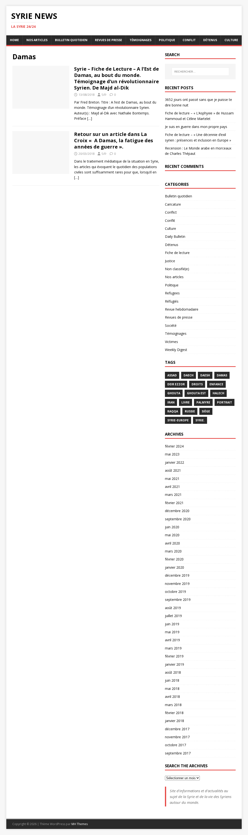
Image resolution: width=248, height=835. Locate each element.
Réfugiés (171, 301)
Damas (222, 375)
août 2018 (173, 672)
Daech (189, 375)
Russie (190, 411)
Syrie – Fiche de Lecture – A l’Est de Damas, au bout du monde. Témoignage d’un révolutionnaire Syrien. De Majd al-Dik (116, 78)
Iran (171, 402)
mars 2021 (173, 494)
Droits (197, 384)
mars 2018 (173, 704)
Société (171, 325)
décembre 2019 (177, 575)
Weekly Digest (176, 349)
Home (14, 40)
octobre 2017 (175, 745)
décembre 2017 (177, 729)
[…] (89, 118)
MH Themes (79, 824)
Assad (172, 375)
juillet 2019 (173, 615)
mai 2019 (172, 632)
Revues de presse (108, 40)
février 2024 (174, 446)
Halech (218, 393)
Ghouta (173, 393)
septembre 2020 (178, 519)
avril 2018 (172, 696)
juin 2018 (172, 680)
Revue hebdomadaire (181, 309)
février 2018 (174, 712)
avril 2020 (172, 543)
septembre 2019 (178, 599)
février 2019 (174, 656)
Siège (206, 411)
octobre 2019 (175, 591)
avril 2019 (172, 640)
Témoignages (140, 40)
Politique (167, 40)
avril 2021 (172, 486)
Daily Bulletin (175, 236)
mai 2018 (172, 688)
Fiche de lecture (177, 252)
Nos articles (36, 40)
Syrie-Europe (178, 420)
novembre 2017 (177, 737)
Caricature (173, 204)
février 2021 (174, 502)
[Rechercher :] (200, 71)
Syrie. (200, 420)
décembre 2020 (177, 510)
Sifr (104, 94)
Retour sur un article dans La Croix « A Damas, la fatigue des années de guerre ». (113, 140)
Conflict (171, 212)
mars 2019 (173, 648)
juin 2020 (172, 527)
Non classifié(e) (177, 269)
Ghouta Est (196, 393)
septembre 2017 (178, 753)
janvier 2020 (174, 567)
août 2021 (173, 470)
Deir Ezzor (176, 384)
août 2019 (173, 607)
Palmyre (203, 402)
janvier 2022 (174, 462)
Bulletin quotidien (71, 40)
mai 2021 (172, 478)
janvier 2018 (174, 720)
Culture (231, 40)
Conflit (189, 40)
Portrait (224, 402)
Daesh (205, 375)
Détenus (210, 40)
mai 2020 (172, 535)
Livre (185, 402)
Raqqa (172, 411)
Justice (170, 261)
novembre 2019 (177, 583)
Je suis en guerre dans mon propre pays (196, 126)
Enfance (216, 384)
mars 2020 (173, 551)
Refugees (172, 293)
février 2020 (174, 559)
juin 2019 (172, 624)
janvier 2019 (174, 664)
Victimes (171, 341)
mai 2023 (172, 454)
